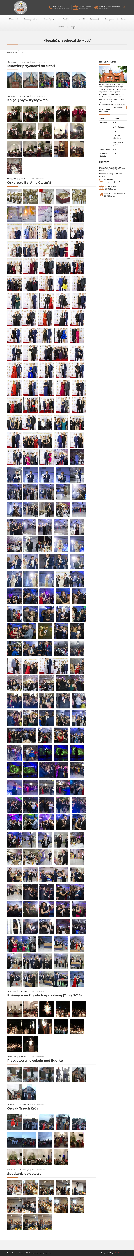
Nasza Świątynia (49, 19)
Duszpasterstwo (30, 19)
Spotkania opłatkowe (24, 1174)
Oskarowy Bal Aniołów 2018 (29, 183)
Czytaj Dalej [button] (118, 107)
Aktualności (13, 19)
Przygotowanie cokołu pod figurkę (35, 1060)
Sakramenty (109, 19)
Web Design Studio (121, 1253)
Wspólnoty (67, 19)
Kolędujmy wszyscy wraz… (28, 100)
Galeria (123, 19)
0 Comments (41, 62)
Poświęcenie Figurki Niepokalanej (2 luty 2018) (44, 995)
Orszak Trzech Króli (22, 1108)
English (74, 27)
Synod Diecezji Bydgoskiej (88, 19)
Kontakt (61, 27)
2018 (33, 62)
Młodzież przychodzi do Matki (31, 66)
